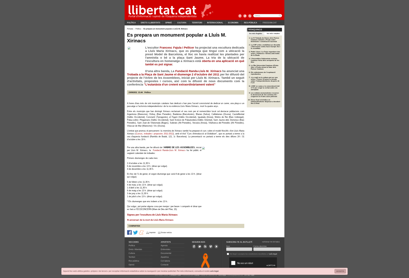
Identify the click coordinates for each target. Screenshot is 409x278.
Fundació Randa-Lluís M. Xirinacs (198, 71)
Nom (228, 246)
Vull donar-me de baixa (271, 242)
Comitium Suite (175, 275)
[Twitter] (245, 16)
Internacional (215, 23)
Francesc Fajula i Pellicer (177, 47)
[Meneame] (141, 232)
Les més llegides (255, 33)
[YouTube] (216, 246)
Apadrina (165, 257)
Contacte (165, 265)
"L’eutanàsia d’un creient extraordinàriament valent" (180, 84)
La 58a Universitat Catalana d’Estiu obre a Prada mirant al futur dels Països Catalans (264, 67)
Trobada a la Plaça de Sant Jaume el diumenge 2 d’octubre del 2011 (173, 74)
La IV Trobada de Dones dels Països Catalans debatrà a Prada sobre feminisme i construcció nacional (265, 39)
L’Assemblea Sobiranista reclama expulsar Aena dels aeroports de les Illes (265, 60)
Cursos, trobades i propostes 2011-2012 (154, 133)
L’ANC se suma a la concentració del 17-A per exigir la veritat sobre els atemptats (265, 87)
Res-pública (250, 23)
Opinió (168, 23)
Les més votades (273, 33)
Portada (130, 29)
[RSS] (250, 16)
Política (131, 23)
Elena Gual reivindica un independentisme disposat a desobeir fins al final (265, 101)
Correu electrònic (260, 246)
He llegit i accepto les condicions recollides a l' (253, 254)
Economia (233, 23)
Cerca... (267, 15)
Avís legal (222, 275)
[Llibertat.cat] (162, 11)
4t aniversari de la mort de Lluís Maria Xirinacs (150, 220)
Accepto (340, 271)
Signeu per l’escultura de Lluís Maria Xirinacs (152, 214)
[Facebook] (240, 16)
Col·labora (165, 261)
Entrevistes (165, 249)
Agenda (164, 245)
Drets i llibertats (150, 23)
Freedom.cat (270, 23)
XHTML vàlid (249, 275)
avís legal (214, 271)
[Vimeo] (211, 246)
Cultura (181, 23)
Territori (197, 23)
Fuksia (196, 275)
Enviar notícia (166, 232)
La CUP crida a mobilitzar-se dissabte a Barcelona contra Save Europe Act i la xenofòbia (265, 46)
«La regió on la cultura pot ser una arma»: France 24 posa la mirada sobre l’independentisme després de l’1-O (265, 80)
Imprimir (152, 232)
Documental (166, 253)
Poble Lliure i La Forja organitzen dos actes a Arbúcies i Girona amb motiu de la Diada (265, 53)
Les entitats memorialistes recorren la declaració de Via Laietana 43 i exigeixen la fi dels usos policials (265, 94)
